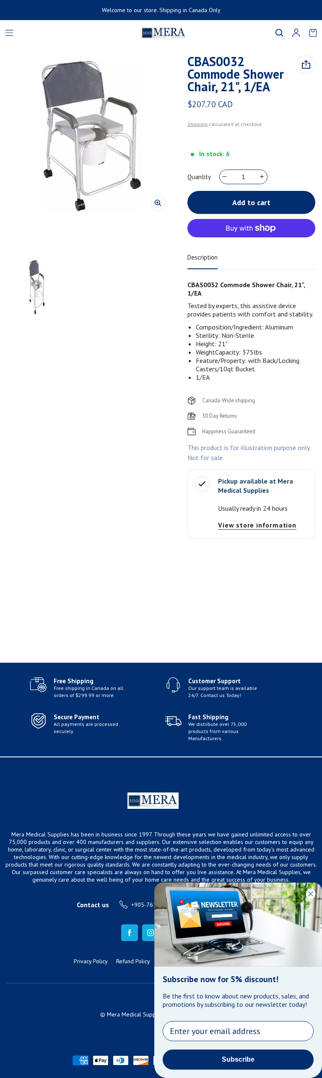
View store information (257, 525)
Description (202, 257)
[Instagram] (150, 932)
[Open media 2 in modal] (91, 136)
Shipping (197, 124)
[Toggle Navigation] (9, 32)
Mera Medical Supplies (136, 1014)
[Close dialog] (311, 894)
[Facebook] (129, 932)
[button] (279, 32)
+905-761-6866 (151, 904)
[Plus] (262, 176)
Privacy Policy (91, 961)
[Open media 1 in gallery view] (36, 287)
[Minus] (225, 176)
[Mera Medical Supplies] (116, 33)
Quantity (199, 177)
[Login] (296, 32)
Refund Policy (133, 961)
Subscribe (238, 1059)
